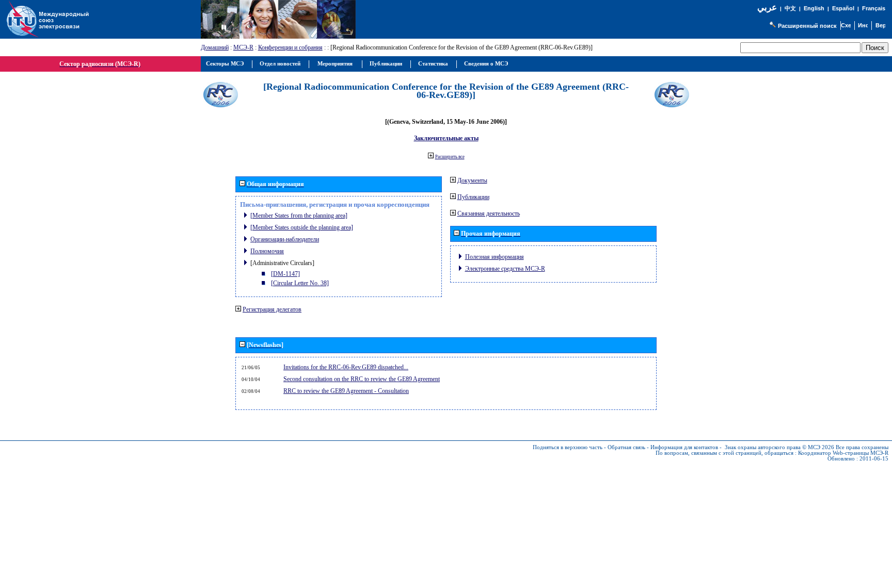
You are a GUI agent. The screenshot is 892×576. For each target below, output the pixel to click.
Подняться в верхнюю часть (567, 447)
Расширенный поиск (807, 26)
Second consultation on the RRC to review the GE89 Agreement (361, 379)
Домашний (215, 47)
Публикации (473, 197)
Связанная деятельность (488, 213)
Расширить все (450, 156)
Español (843, 8)
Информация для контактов (684, 447)
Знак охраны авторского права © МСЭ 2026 (779, 447)
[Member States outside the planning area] (301, 227)
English (814, 8)
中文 (790, 8)
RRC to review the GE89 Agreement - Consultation (346, 390)
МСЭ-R (243, 47)
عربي (767, 7)
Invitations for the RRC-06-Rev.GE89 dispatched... (345, 367)
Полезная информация (494, 256)
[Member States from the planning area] (298, 215)
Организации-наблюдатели (284, 239)
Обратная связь (626, 447)
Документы (472, 180)
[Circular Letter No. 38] (300, 283)
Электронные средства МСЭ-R (505, 268)
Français (873, 8)
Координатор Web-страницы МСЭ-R (843, 453)
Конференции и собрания (290, 47)
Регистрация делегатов (272, 309)
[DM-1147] (285, 273)
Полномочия (267, 251)
